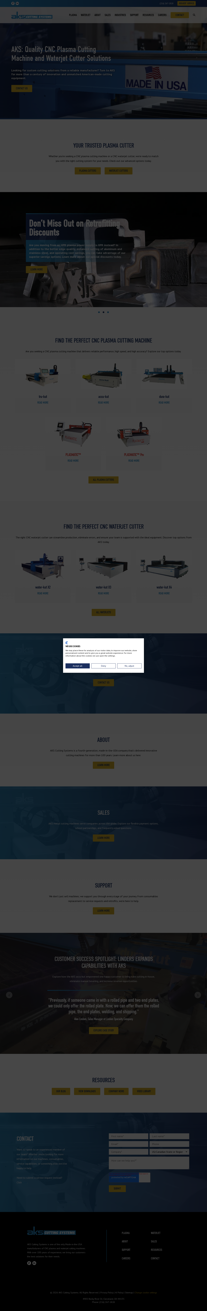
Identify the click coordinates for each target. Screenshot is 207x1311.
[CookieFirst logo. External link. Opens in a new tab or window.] (66, 642)
